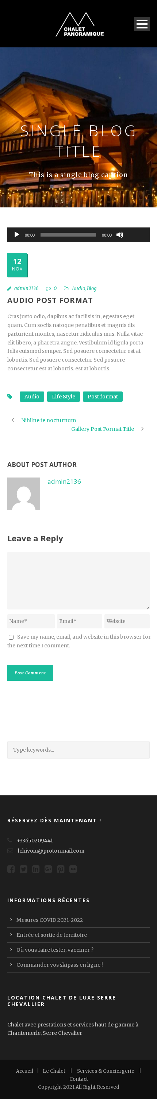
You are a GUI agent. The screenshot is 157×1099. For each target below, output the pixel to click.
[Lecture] (16, 234)
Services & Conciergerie (105, 1071)
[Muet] (119, 234)
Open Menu (142, 24)
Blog (91, 288)
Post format (103, 396)
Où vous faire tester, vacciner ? (54, 950)
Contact (78, 1079)
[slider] (136, 222)
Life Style (63, 396)
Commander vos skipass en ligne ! (59, 965)
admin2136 (26, 288)
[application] (78, 234)
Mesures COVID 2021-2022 (49, 920)
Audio (78, 288)
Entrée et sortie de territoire (51, 935)
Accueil (24, 1071)
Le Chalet (54, 1071)
